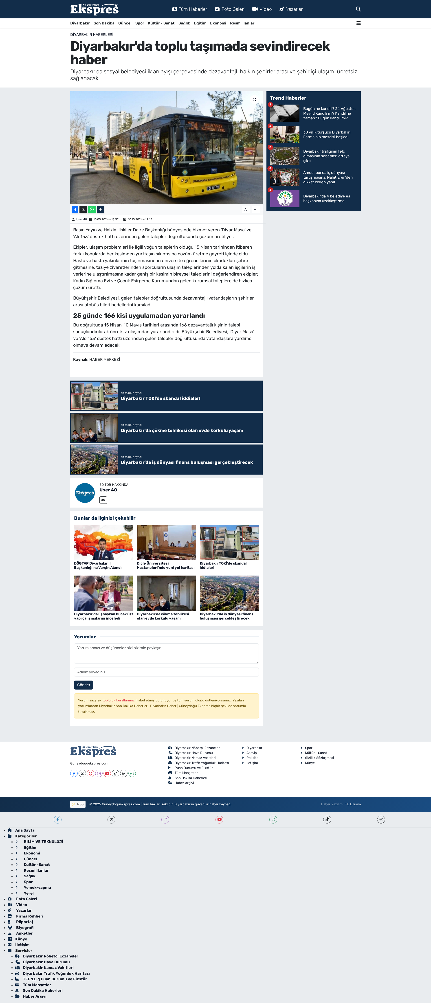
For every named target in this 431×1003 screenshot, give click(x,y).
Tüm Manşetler (186, 773)
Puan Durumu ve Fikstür (194, 768)
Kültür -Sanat (36, 864)
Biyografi (24, 927)
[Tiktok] (115, 773)
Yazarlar (294, 9)
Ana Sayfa (25, 830)
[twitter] (111, 819)
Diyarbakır (80, 23)
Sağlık (184, 23)
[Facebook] (74, 773)
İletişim (252, 763)
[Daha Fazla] (100, 209)
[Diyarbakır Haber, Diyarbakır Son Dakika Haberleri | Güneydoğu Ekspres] (94, 9)
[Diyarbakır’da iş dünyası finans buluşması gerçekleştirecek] (229, 593)
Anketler (24, 933)
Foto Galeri (233, 9)
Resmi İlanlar (242, 23)
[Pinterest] (90, 773)
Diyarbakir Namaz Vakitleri (195, 758)
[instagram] (165, 819)
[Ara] (358, 9)
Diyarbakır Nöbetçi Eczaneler (197, 748)
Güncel (125, 23)
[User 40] (85, 492)
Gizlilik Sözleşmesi (319, 758)
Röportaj (24, 922)
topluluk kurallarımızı (119, 700)
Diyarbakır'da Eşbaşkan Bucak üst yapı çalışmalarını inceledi (103, 616)
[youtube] (219, 819)
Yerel (28, 893)
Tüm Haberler (193, 9)
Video (265, 9)
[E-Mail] (103, 500)
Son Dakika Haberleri (191, 778)
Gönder (83, 685)
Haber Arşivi (184, 783)
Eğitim (200, 23)
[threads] (381, 819)
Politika (252, 758)
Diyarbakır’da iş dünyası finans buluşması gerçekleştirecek (226, 616)
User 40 (81, 219)
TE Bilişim (353, 804)
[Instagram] (99, 773)
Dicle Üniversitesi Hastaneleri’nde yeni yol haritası (166, 565)
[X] (82, 773)
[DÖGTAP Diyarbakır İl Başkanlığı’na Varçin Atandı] (103, 542)
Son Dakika (104, 23)
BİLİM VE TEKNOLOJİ (43, 841)
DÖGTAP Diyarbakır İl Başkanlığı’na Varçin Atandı (98, 565)
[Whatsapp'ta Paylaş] (92, 209)
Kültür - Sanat (161, 23)
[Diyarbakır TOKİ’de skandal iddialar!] (229, 542)
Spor (139, 23)
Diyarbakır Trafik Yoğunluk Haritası (202, 763)
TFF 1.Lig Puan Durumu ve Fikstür (55, 979)
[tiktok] (327, 819)
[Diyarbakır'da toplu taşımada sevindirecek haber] (166, 147)
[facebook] (58, 819)
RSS (80, 804)
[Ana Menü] (358, 23)
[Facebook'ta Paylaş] (75, 209)
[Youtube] (107, 773)
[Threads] (124, 773)
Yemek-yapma (37, 887)
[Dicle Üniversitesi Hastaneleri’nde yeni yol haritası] (166, 542)
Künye (310, 763)
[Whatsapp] (132, 773)
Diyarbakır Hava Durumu (194, 753)
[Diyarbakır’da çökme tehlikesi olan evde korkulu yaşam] (166, 593)
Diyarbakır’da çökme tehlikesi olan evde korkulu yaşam (163, 616)
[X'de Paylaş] (83, 209)
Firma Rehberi (29, 916)
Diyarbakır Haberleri (91, 34)
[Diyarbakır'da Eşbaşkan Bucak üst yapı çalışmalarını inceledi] (103, 593)
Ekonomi (218, 23)
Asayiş (251, 753)
